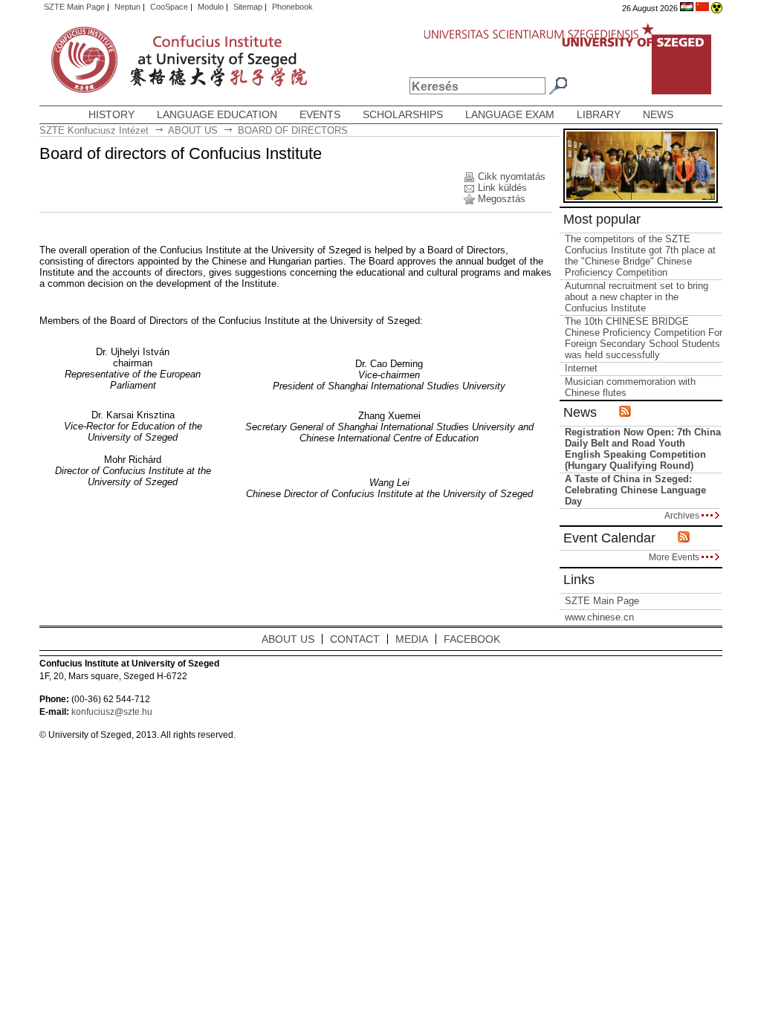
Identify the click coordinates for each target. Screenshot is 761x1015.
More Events (675, 557)
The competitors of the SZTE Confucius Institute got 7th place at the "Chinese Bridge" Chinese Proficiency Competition (640, 255)
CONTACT (355, 639)
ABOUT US (193, 130)
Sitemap (247, 6)
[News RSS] (625, 412)
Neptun (127, 6)
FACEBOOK (472, 639)
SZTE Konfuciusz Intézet (94, 130)
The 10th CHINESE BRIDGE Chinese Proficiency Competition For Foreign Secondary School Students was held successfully (643, 338)
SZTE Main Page (74, 6)
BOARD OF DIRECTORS (293, 130)
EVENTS (319, 114)
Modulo (211, 6)
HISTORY (111, 114)
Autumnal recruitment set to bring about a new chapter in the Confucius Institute (636, 297)
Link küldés (502, 187)
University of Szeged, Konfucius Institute (104, 61)
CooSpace (169, 6)
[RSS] (684, 538)
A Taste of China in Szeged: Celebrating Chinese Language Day (635, 490)
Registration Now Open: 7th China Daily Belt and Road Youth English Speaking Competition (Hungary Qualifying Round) (643, 449)
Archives (683, 515)
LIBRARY (599, 114)
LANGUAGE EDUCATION (217, 114)
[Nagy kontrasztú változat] (716, 8)
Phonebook (292, 6)
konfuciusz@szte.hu (111, 712)
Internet (581, 368)
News (658, 114)
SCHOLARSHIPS (403, 114)
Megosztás (501, 198)
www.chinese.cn (599, 617)
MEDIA (411, 639)
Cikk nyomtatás (511, 176)
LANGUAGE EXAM (509, 114)
